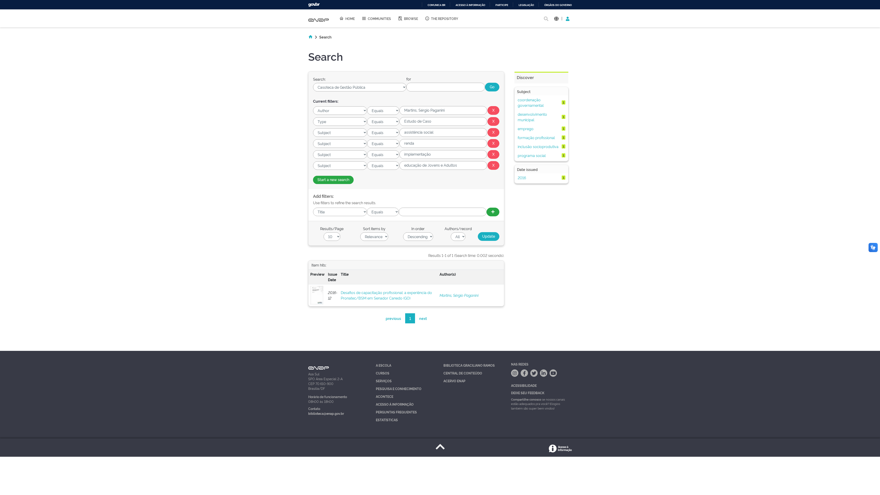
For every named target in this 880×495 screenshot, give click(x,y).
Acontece (384, 396)
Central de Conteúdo (462, 373)
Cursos (382, 373)
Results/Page (332, 228)
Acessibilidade (524, 385)
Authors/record (458, 228)
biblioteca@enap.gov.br (326, 413)
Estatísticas (387, 420)
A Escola (383, 365)
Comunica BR (436, 5)
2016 (522, 177)
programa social (532, 155)
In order (418, 228)
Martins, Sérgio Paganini (459, 295)
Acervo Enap (454, 381)
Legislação (526, 5)
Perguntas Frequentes (396, 412)
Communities (379, 18)
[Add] (493, 212)
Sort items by (374, 228)
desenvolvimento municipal (532, 117)
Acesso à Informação (395, 404)
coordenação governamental (531, 102)
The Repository (444, 18)
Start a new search (333, 179)
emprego (526, 128)
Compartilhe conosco (526, 399)
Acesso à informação (470, 5)
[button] (556, 18)
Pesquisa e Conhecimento (398, 388)
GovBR (314, 5)
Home (350, 18)
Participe (501, 5)
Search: (319, 79)
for (408, 78)
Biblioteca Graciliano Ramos (469, 365)
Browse (411, 18)
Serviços (384, 381)
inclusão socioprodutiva (538, 146)
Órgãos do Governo (558, 5)
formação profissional (536, 137)
